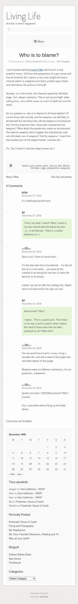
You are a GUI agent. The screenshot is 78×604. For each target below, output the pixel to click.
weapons (65, 168)
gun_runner (36, 165)
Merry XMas (12, 177)
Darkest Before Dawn (20, 554)
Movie (66, 165)
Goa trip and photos (61, 177)
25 (13, 469)
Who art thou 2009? (19, 538)
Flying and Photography (21, 525)
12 (21, 458)
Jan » (20, 474)
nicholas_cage (38, 168)
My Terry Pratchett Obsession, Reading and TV (34, 534)
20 (30, 463)
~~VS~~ (26, 248)
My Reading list (17, 530)
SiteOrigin (44, 596)
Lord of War (37, 69)
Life (58, 61)
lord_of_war (55, 165)
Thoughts (65, 61)
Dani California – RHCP (32, 489)
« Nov (12, 474)
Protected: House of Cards (30, 501)
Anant (35, 61)
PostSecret (15, 562)
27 (30, 469)
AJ (23, 212)
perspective (53, 168)
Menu (41, 41)
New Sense (15, 558)
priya (24, 192)
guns (45, 165)
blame (25, 165)
